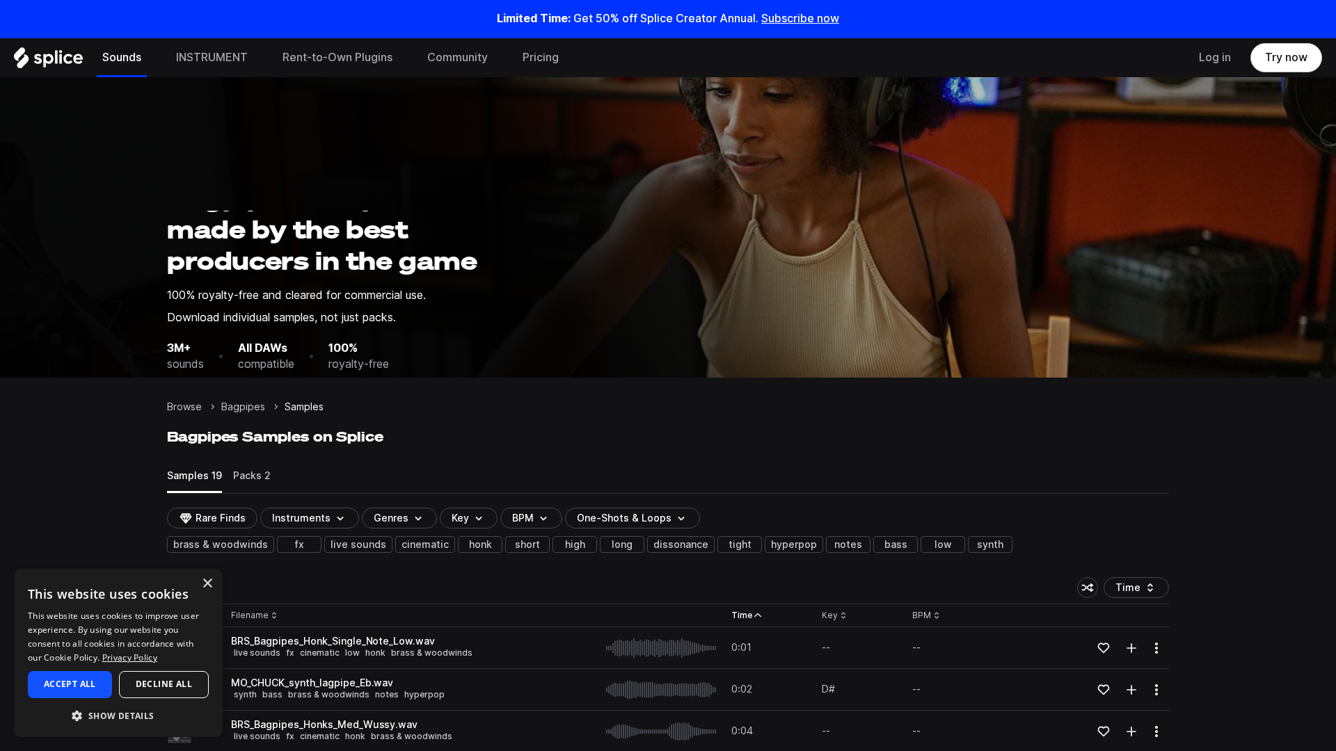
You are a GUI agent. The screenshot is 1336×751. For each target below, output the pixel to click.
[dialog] (118, 653)
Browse (184, 406)
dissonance (680, 544)
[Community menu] (498, 57)
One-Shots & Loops (624, 518)
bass (895, 544)
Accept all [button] (70, 684)
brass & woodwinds (220, 544)
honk (480, 544)
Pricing (541, 57)
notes (848, 544)
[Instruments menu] (258, 57)
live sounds (358, 544)
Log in (1215, 57)
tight (740, 544)
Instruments (301, 518)
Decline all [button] (164, 684)
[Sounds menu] (152, 57)
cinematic (425, 544)
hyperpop (794, 544)
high (575, 544)
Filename (250, 616)
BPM (523, 518)
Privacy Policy (129, 657)
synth (990, 544)
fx (299, 544)
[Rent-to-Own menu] (403, 57)
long (622, 544)
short (527, 544)
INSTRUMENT (212, 57)
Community (457, 57)
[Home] (48, 61)
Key (835, 616)
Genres (391, 518)
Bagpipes (243, 406)
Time (1142, 590)
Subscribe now (800, 18)
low (943, 544)
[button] (118, 715)
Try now (1286, 57)
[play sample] (661, 648)
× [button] (207, 584)
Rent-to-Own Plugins (337, 57)
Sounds (121, 57)
